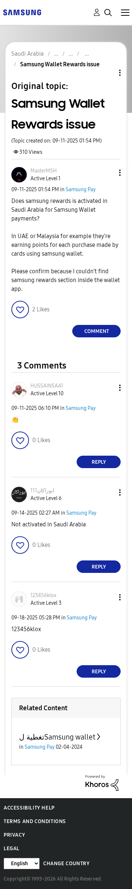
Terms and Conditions (35, 821)
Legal (11, 848)
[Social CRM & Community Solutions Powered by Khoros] (101, 782)
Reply (99, 462)
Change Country (66, 863)
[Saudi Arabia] (22, 11)
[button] (108, 172)
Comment (96, 331)
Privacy (14, 835)
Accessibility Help (29, 808)
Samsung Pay (81, 189)
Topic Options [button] (107, 72)
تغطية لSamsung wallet (57, 737)
